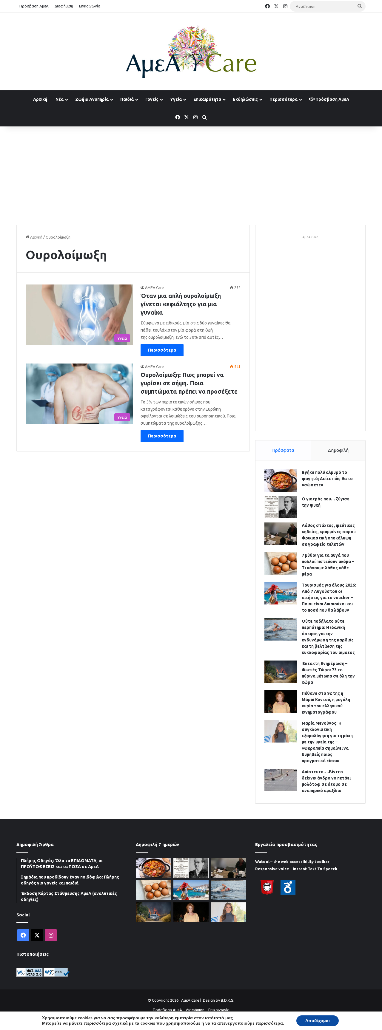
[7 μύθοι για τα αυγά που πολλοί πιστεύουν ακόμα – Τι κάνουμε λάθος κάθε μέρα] (280, 563)
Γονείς (151, 99)
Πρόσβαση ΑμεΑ (34, 6)
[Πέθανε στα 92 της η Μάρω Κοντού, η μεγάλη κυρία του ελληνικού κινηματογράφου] (280, 701)
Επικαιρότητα (207, 99)
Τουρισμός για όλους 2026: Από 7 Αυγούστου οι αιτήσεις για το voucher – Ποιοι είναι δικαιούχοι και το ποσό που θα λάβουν (329, 598)
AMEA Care (154, 288)
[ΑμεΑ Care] (191, 51)
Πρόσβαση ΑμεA (332, 99)
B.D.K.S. (227, 1000)
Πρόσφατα (283, 450)
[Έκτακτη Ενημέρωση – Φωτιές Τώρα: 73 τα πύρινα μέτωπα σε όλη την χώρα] (280, 672)
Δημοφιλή (338, 450)
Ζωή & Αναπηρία (92, 99)
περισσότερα (269, 1023)
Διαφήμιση (64, 6)
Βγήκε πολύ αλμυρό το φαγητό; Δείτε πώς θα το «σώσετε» (327, 478)
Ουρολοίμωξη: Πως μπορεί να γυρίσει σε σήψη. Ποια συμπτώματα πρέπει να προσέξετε (189, 383)
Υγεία (176, 99)
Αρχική (40, 99)
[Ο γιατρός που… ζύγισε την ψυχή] (280, 507)
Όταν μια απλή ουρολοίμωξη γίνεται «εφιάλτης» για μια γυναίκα (181, 304)
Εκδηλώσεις (245, 99)
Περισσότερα (283, 99)
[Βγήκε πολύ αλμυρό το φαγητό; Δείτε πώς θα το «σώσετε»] (280, 480)
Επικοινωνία (89, 6)
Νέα (60, 99)
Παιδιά (127, 99)
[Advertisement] (191, 174)
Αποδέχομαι (317, 1020)
